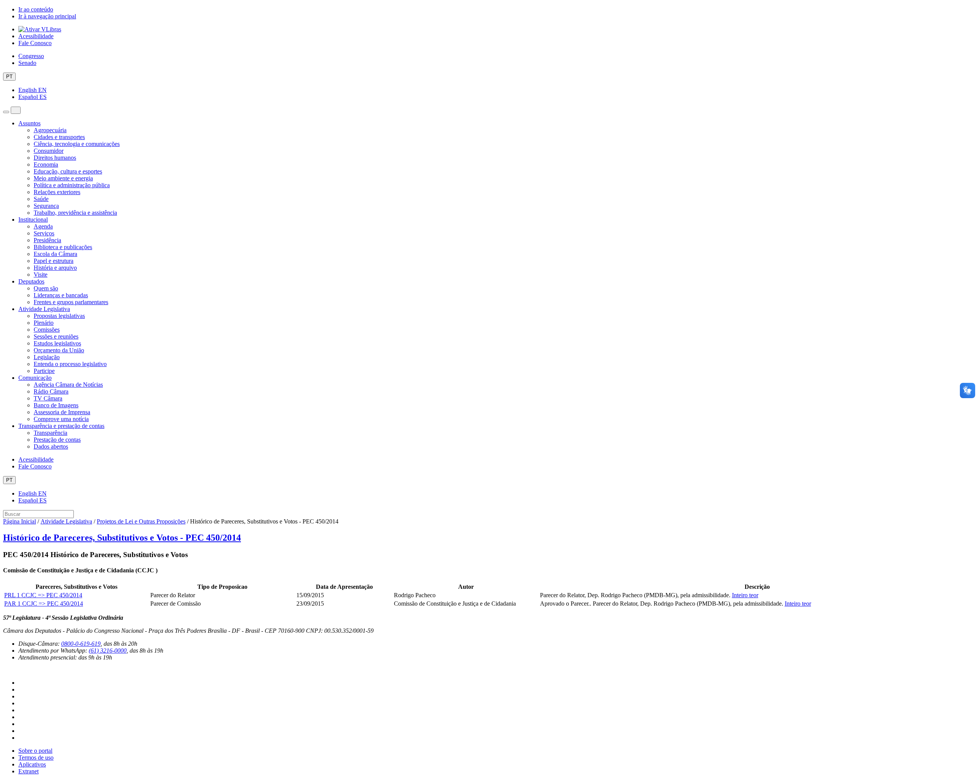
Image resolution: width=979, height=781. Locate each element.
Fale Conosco (35, 43)
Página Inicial (19, 521)
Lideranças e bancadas (61, 295)
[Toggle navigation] (6, 112)
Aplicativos (32, 764)
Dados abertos (51, 446)
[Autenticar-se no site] (5, 670)
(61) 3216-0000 (108, 650)
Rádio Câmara (51, 391)
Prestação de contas (57, 439)
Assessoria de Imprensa (62, 412)
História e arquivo (55, 267)
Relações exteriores (57, 192)
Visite (40, 274)
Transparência (50, 432)
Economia (46, 164)
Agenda (43, 226)
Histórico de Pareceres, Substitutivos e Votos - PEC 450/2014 (122, 538)
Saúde (41, 199)
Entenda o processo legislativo (70, 364)
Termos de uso (36, 757)
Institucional (33, 219)
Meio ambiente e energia (63, 178)
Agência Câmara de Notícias (68, 384)
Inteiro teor (745, 595)
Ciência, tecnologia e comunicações (77, 144)
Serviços (44, 233)
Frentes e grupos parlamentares (71, 302)
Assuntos (29, 123)
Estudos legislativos (57, 343)
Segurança (46, 206)
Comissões (47, 329)
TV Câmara (48, 398)
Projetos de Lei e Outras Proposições (141, 521)
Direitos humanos (55, 157)
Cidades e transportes (59, 137)
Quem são (46, 288)
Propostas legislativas (59, 316)
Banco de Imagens (56, 405)
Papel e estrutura (53, 261)
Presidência (47, 240)
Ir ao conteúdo (35, 9)
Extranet (28, 771)
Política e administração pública (72, 185)
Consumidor (48, 150)
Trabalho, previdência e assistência (75, 212)
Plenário (44, 322)
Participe (44, 371)
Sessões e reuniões (56, 336)
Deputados (31, 281)
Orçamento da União (59, 350)
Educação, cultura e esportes (68, 171)
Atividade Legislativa (44, 309)
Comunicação (35, 377)
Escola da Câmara (55, 254)
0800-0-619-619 (81, 643)
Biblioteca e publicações (63, 247)
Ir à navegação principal (47, 16)
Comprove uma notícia (61, 419)
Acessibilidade (36, 36)
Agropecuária (50, 130)
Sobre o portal (35, 750)
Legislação (47, 357)
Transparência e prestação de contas (61, 426)
